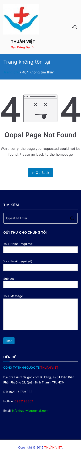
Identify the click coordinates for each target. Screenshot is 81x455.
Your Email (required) (17, 261)
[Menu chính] (74, 27)
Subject (8, 278)
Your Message (13, 296)
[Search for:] (40, 218)
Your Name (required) (18, 244)
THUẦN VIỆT (23, 41)
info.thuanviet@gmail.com (30, 410)
